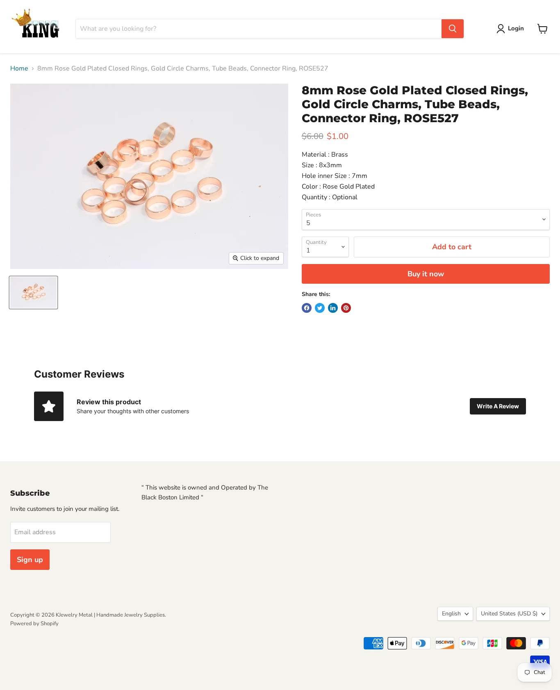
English (451, 613)
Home (19, 68)
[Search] (453, 28)
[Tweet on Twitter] (320, 308)
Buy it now (425, 274)
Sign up (30, 560)
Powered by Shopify (34, 623)
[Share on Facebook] (307, 308)
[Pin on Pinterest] (346, 308)
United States (509, 613)
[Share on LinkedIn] (333, 308)
